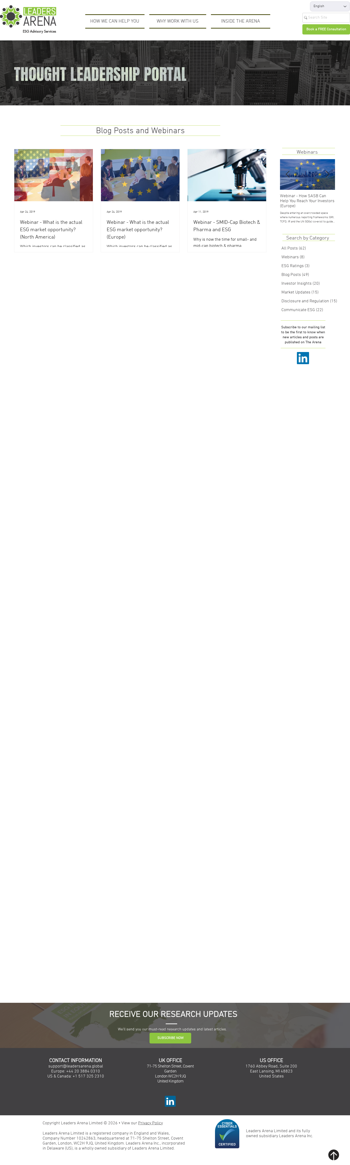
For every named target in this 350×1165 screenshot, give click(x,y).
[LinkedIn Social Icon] (303, 358)
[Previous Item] (287, 174)
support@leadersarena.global (75, 1066)
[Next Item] (327, 174)
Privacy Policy (150, 1123)
